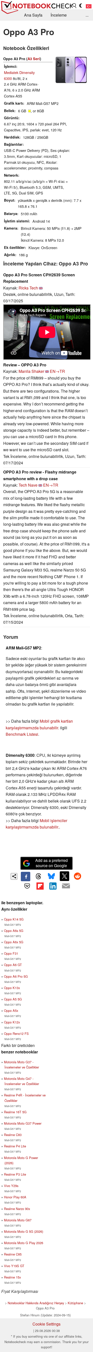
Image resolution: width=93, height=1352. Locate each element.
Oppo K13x (12, 987)
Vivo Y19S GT (14, 1265)
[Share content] (14, 876)
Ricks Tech (28, 288)
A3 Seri (34, 58)
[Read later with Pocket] (27, 886)
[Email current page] (66, 886)
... (87, 15)
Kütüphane (75, 1303)
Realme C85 (13, 1254)
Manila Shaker (31, 371)
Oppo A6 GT (13, 964)
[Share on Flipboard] (40, 886)
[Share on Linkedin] (53, 886)
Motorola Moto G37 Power (22, 1123)
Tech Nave (28, 485)
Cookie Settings (46, 1324)
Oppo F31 (11, 953)
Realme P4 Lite (15, 1146)
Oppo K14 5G (14, 919)
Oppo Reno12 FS (16, 1033)
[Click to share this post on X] (64, 876)
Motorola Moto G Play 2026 (23, 1242)
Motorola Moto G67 (17, 1220)
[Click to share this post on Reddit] (77, 876)
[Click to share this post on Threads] (38, 876)
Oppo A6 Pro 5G (16, 976)
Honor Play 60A (15, 1197)
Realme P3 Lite (15, 1174)
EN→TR (57, 371)
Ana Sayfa (33, 15)
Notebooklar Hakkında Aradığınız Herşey (36, 1303)
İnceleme (59, 15)
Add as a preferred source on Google (51, 862)
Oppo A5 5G (13, 999)
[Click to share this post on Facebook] (25, 876)
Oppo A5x (11, 1010)
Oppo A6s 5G (13, 930)
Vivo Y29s (11, 1185)
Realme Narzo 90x (17, 1208)
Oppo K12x (12, 1022)
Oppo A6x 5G (13, 942)
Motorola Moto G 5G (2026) (23, 1231)
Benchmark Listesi (22, 734)
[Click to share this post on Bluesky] (51, 876)
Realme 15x (12, 1277)
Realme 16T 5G (15, 1112)
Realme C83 (13, 1134)
